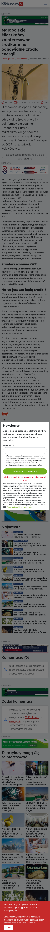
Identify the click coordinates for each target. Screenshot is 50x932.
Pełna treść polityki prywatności (19, 507)
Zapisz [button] (8, 927)
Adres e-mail (8, 445)
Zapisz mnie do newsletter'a (25, 471)
